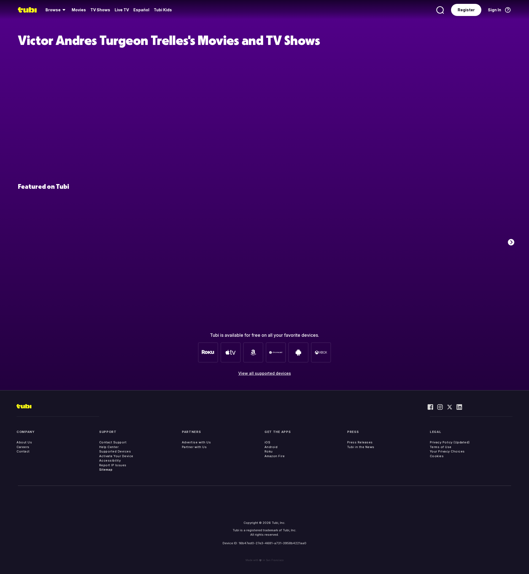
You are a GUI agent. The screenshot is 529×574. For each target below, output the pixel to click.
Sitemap (106, 469)
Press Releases (360, 442)
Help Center (109, 447)
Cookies (437, 456)
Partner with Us (194, 447)
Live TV (122, 9)
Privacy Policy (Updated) (450, 442)
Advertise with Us (196, 442)
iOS (267, 442)
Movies (79, 9)
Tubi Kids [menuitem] (163, 9)
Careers (23, 447)
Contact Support (113, 442)
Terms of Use (441, 447)
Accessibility (110, 460)
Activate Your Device (116, 456)
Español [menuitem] (141, 9)
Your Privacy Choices (447, 451)
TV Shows (100, 9)
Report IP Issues (112, 465)
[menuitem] (56, 10)
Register (466, 9)
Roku (268, 451)
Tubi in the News (360, 447)
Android (271, 447)
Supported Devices (115, 451)
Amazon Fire (274, 456)
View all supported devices (264, 373)
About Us (24, 442)
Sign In (494, 9)
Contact (23, 451)
